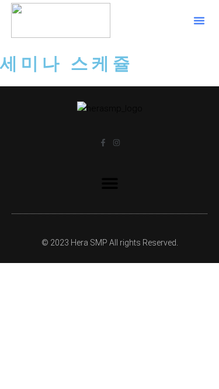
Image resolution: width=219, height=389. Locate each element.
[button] (199, 20)
